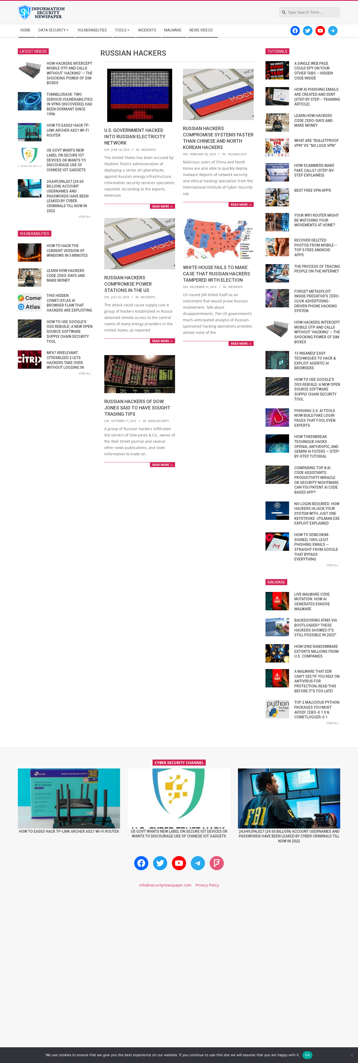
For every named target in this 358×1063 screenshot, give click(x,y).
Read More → (162, 206)
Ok (307, 1055)
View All (85, 216)
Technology (237, 154)
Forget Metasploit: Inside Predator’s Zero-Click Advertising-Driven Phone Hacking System (317, 301)
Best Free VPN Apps (312, 190)
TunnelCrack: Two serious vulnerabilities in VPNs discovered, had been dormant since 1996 (70, 104)
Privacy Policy (207, 885)
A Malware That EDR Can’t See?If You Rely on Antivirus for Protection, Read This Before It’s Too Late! (317, 681)
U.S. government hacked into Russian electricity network (134, 136)
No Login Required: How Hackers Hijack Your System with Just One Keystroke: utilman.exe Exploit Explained (317, 514)
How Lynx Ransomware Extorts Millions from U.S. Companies (316, 651)
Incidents (148, 150)
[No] (351, 1055)
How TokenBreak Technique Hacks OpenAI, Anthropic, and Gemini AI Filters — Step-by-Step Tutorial (317, 446)
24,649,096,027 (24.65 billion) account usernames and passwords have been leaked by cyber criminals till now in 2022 (68, 196)
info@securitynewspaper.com (165, 885)
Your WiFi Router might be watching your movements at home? (316, 220)
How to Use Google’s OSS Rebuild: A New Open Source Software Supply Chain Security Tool (70, 332)
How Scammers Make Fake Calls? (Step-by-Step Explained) (314, 170)
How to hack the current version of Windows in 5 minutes (67, 251)
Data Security (158, 421)
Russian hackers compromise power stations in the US (128, 284)
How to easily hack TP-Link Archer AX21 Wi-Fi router (68, 130)
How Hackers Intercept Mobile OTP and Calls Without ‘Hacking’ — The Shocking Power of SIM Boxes (70, 73)
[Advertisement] (179, 937)
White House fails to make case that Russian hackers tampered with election (216, 274)
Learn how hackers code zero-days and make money (66, 275)
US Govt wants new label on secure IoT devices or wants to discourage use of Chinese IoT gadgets (66, 160)
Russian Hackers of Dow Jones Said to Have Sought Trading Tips (137, 408)
